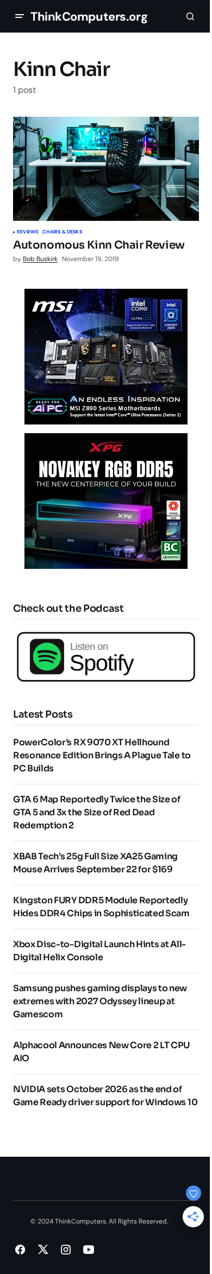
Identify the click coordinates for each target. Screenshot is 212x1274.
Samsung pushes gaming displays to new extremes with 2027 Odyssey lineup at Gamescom (100, 1001)
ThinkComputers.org (88, 16)
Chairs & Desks (62, 232)
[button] (19, 16)
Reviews (27, 232)
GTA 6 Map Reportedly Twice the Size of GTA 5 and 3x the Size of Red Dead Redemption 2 (96, 812)
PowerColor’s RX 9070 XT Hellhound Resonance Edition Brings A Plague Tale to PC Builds (102, 755)
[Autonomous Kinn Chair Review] (106, 169)
